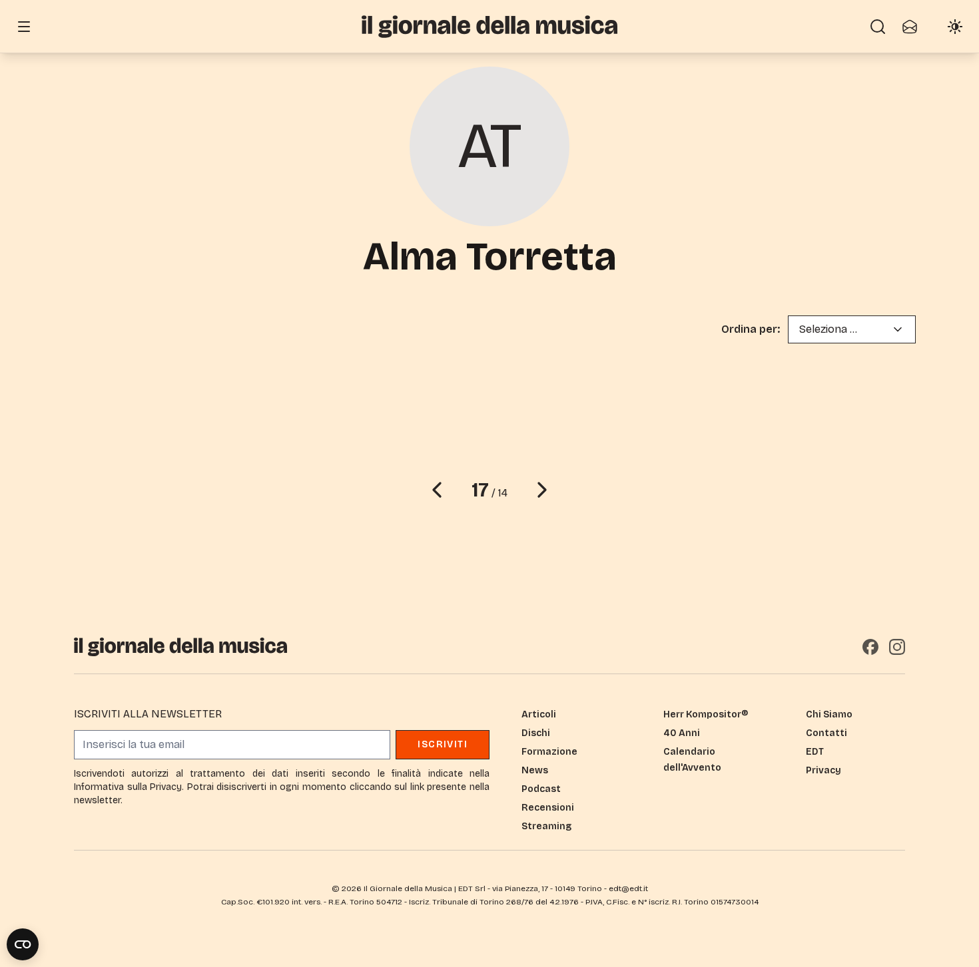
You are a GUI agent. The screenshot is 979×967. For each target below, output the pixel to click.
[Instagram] (897, 647)
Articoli (538, 714)
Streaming (546, 826)
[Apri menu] (24, 27)
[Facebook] (870, 647)
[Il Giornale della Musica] (489, 26)
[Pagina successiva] (542, 490)
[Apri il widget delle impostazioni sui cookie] (23, 944)
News (534, 770)
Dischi (535, 733)
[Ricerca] (878, 27)
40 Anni (681, 733)
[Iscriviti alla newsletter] (910, 27)
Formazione (549, 751)
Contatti (826, 733)
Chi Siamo (829, 714)
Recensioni (547, 807)
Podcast (541, 789)
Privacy (823, 770)
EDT (815, 751)
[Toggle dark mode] (955, 27)
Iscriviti (443, 744)
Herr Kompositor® (705, 714)
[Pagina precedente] (437, 490)
